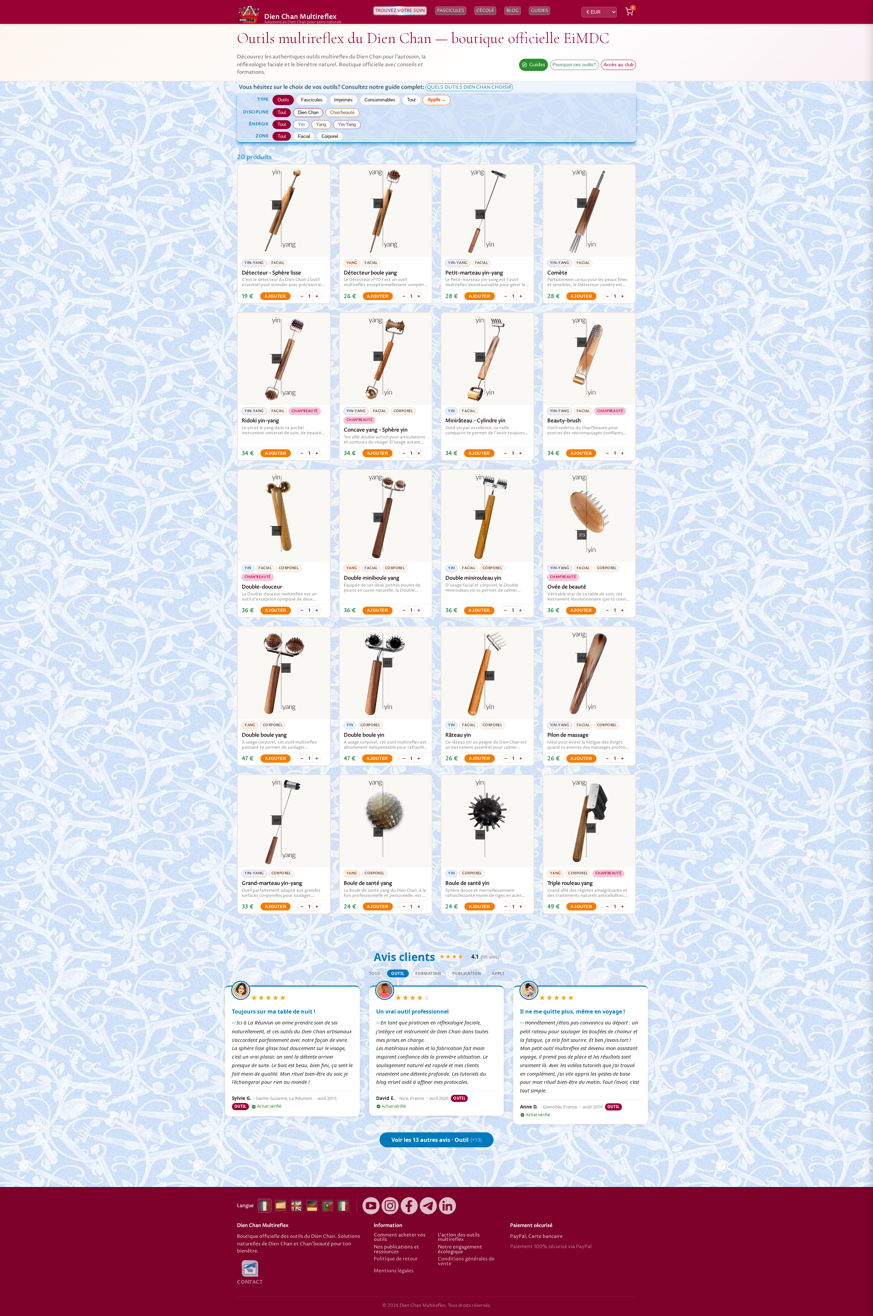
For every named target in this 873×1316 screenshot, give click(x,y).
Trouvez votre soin (400, 11)
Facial (304, 136)
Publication (466, 973)
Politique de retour (396, 1259)
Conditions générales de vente (466, 1261)
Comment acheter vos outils (400, 1237)
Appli (498, 973)
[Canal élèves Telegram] (428, 1205)
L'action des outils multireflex (459, 1237)
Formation (428, 973)
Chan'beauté (342, 112)
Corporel (330, 136)
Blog (512, 11)
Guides (539, 11)
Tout (411, 99)
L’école (485, 11)
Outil (397, 973)
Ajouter (275, 296)
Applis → (437, 100)
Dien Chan (308, 112)
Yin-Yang (347, 124)
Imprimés (343, 99)
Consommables (380, 99)
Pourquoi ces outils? (574, 64)
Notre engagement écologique (460, 1249)
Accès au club (619, 64)
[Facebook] (409, 1205)
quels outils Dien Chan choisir (469, 87)
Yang (321, 124)
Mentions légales (394, 1271)
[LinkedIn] (447, 1205)
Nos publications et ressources (396, 1249)
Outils (283, 99)
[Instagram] (390, 1205)
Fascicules (450, 11)
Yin (301, 124)
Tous (374, 973)
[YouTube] (371, 1205)
